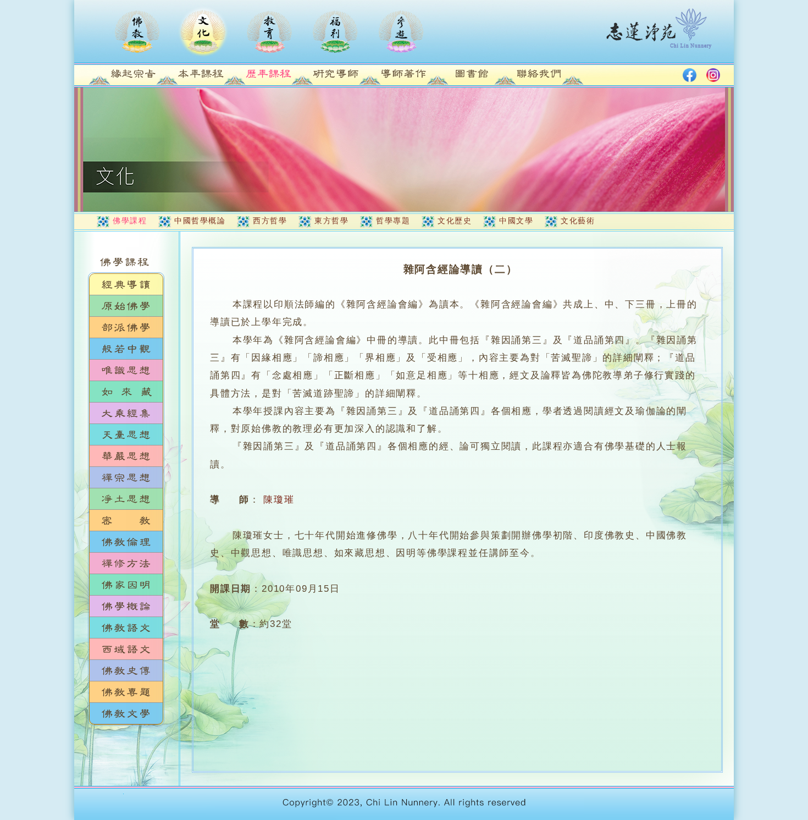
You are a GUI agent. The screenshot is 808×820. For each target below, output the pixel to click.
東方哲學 (331, 220)
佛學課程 (130, 220)
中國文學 (516, 220)
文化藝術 (578, 220)
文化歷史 (455, 220)
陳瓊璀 (278, 499)
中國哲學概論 (199, 220)
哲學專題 (393, 220)
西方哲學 (270, 220)
